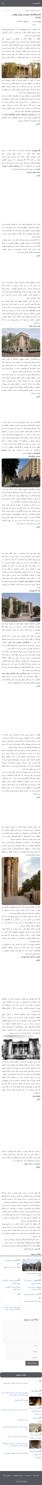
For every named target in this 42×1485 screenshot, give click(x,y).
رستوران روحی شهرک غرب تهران (17, 1436)
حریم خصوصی (18, 1475)
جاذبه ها (38, 10)
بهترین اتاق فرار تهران (21, 1400)
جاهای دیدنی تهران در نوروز (11, 1267)
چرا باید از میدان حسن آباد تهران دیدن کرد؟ (14, 1409)
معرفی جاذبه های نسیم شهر (32, 1301)
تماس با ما (6, 1475)
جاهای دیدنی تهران (15, 1242)
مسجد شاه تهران (22, 1420)
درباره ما (28, 1475)
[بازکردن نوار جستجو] (3, 3)
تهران (26, 10)
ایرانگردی (31, 10)
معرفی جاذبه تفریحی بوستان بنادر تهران (15, 1383)
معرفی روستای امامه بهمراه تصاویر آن (16, 1453)
